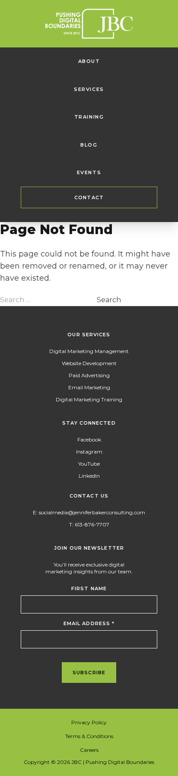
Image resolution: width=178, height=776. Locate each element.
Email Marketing (89, 387)
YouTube (89, 463)
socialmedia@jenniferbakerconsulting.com (92, 512)
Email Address (89, 623)
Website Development (89, 363)
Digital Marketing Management (89, 351)
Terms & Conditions (89, 736)
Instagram (89, 451)
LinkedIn (89, 475)
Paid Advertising (89, 375)
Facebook (89, 439)
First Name (89, 588)
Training (89, 117)
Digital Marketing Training (89, 399)
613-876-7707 (92, 524)
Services (89, 89)
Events (89, 172)
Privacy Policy (89, 722)
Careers (89, 750)
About (89, 61)
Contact (89, 197)
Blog (88, 145)
